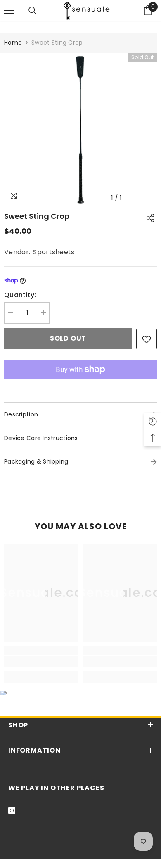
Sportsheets (54, 252)
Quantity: (20, 295)
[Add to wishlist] (146, 339)
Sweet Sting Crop (36, 216)
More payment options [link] (80, 384)
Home (13, 42)
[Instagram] (12, 810)
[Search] (33, 11)
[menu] (9, 10)
